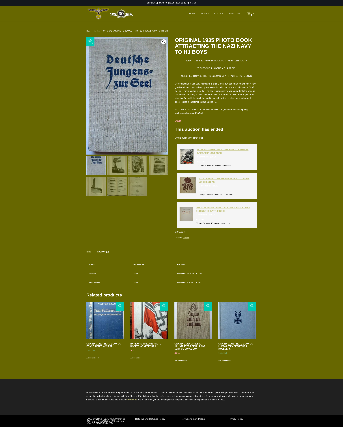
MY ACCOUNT (235, 13)
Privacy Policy (236, 419)
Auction (97, 31)
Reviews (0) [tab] (103, 252)
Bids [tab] (88, 252)
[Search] (254, 13)
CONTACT (218, 13)
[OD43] (110, 13)
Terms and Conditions (193, 419)
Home (89, 31)
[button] (208, 13)
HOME (192, 13)
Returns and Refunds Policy (150, 419)
